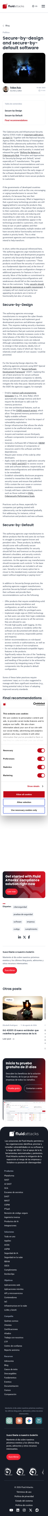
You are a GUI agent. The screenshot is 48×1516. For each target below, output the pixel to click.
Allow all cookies (24, 794)
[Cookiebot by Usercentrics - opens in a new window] (34, 704)
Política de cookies (24, 1505)
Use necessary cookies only (24, 810)
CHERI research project (26, 410)
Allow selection (24, 802)
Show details (33, 786)
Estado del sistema (24, 1501)
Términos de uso (24, 1492)
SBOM (41, 443)
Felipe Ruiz (15, 87)
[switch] (41, 759)
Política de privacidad (24, 1496)
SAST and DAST (19, 463)
